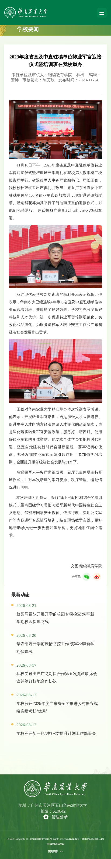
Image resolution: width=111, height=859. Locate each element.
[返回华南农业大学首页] (25, 9)
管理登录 (59, 817)
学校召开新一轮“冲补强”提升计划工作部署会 (56, 733)
